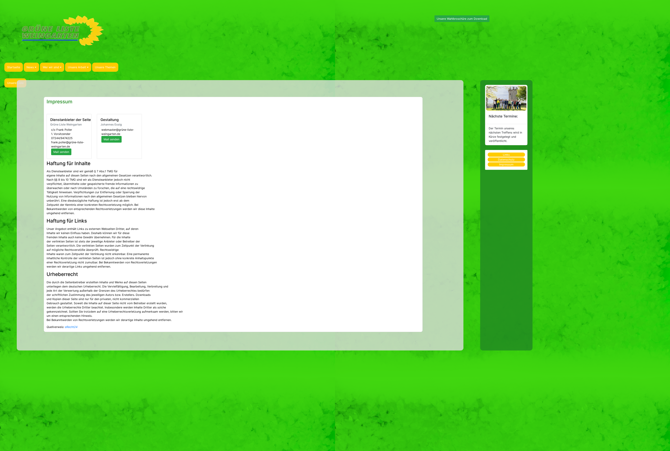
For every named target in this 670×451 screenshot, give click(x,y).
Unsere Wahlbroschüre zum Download (462, 18)
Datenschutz (506, 159)
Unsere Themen (105, 67)
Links (506, 154)
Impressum (59, 102)
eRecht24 (71, 327)
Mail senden (61, 152)
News (30, 67)
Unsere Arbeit (77, 67)
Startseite (13, 67)
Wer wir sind (51, 67)
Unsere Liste (15, 83)
